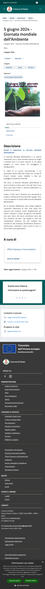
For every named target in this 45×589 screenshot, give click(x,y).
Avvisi (7, 486)
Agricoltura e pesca (11, 470)
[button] (22, 585)
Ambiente (8, 460)
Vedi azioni (18, 58)
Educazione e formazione (13, 449)
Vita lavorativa (10, 423)
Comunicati (21, 18)
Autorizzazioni (10, 466)
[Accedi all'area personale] (37, 2)
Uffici (6, 392)
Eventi (7, 499)
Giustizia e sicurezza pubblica (15, 453)
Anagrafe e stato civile (13, 416)
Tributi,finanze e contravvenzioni (16, 456)
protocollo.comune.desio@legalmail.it (18, 526)
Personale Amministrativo (14, 402)
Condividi (7, 58)
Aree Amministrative (12, 389)
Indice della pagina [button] (13, 124)
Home (5, 18)
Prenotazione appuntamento (15, 538)
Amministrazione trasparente (15, 554)
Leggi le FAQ (9, 544)
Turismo (7, 436)
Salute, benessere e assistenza (16, 463)
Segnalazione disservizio (13, 541)
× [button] (42, 562)
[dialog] (22, 574)
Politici (7, 399)
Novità (12, 18)
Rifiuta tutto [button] (31, 581)
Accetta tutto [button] (14, 581)
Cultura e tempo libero (13, 419)
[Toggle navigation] (4, 9)
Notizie (7, 480)
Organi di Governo (11, 386)
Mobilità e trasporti (11, 439)
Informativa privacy (12, 558)
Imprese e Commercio (12, 426)
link (22, 576)
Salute (30, 18)
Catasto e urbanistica (12, 433)
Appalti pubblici (10, 429)
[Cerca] (40, 9)
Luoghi (7, 496)
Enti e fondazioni (11, 396)
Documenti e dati (11, 406)
